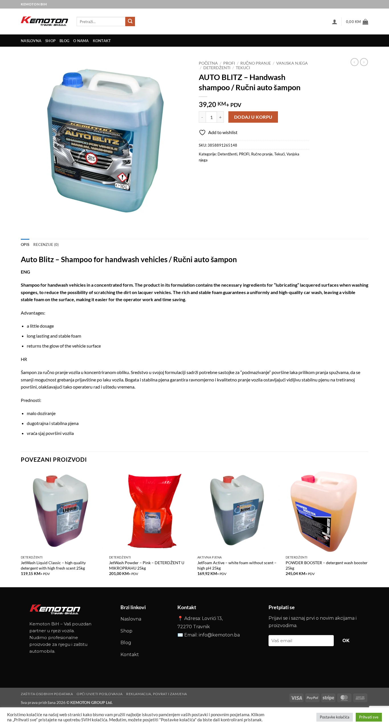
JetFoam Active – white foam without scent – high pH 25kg (237, 565)
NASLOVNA (31, 40)
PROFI (229, 63)
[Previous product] (364, 62)
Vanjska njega (292, 63)
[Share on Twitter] (214, 172)
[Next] (368, 528)
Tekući (243, 67)
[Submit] (130, 21)
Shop (50, 40)
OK (346, 640)
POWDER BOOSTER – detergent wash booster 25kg (327, 565)
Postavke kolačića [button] (334, 717)
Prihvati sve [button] (368, 717)
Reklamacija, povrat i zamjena (156, 694)
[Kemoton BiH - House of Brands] (44, 21)
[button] (334, 21)
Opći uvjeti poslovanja (99, 694)
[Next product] (355, 62)
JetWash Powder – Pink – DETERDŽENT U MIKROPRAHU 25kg (146, 565)
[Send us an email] (364, 4)
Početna (208, 63)
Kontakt (129, 654)
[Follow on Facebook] (355, 4)
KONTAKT (102, 40)
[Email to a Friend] (224, 172)
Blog (64, 40)
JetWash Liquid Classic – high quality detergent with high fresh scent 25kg (53, 565)
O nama (81, 40)
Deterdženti (216, 67)
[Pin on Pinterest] (234, 172)
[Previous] (21, 528)
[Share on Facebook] (204, 172)
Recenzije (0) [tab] (46, 244)
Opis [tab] (25, 244)
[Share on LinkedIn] (245, 172)
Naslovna (130, 619)
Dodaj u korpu (253, 117)
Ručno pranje (255, 63)
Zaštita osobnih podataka (47, 694)
